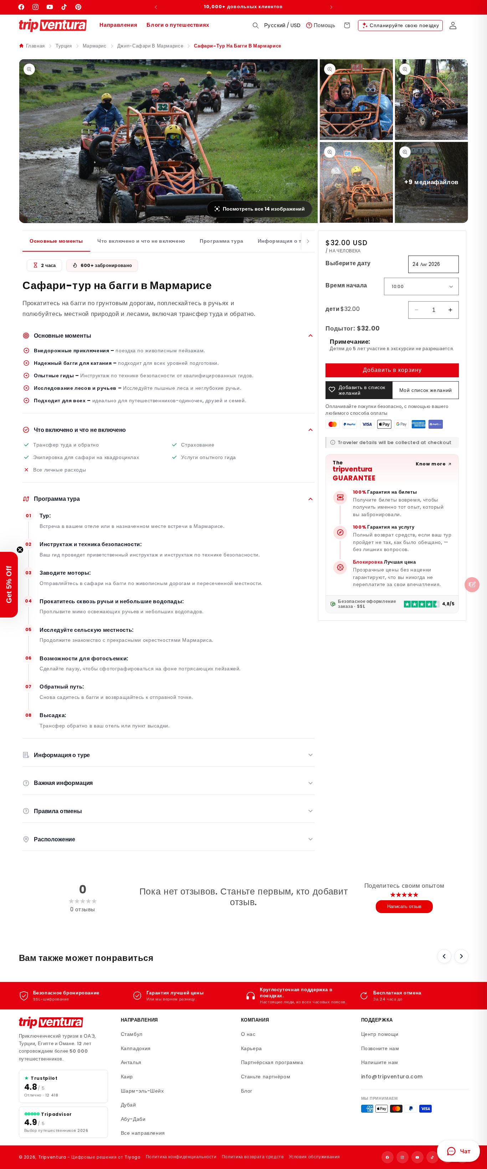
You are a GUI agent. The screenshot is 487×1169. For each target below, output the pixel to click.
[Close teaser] (20, 549)
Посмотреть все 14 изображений (264, 208)
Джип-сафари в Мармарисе (150, 45)
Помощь (324, 25)
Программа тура (222, 241)
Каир (127, 1076)
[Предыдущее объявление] (156, 7)
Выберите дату (347, 263)
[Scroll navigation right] (308, 241)
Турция (64, 45)
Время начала (346, 285)
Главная (35, 45)
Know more (431, 464)
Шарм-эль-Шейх (142, 1090)
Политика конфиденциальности (181, 1157)
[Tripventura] (51, 1023)
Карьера (251, 1048)
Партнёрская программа (272, 1062)
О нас (248, 1034)
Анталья (131, 1062)
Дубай (128, 1104)
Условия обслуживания (314, 1157)
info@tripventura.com (392, 1076)
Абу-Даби (133, 1119)
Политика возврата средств (253, 1157)
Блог (247, 1090)
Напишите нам (380, 1062)
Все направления (143, 1133)
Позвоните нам (380, 1048)
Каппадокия (136, 1048)
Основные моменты (56, 241)
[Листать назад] (444, 956)
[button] (255, 25)
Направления (118, 25)
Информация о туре (284, 241)
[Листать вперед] (461, 956)
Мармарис (95, 45)
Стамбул (132, 1034)
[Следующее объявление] (331, 7)
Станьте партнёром (266, 1076)
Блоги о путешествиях (178, 25)
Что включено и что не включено (141, 241)
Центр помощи (380, 1034)
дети (342, 308)
